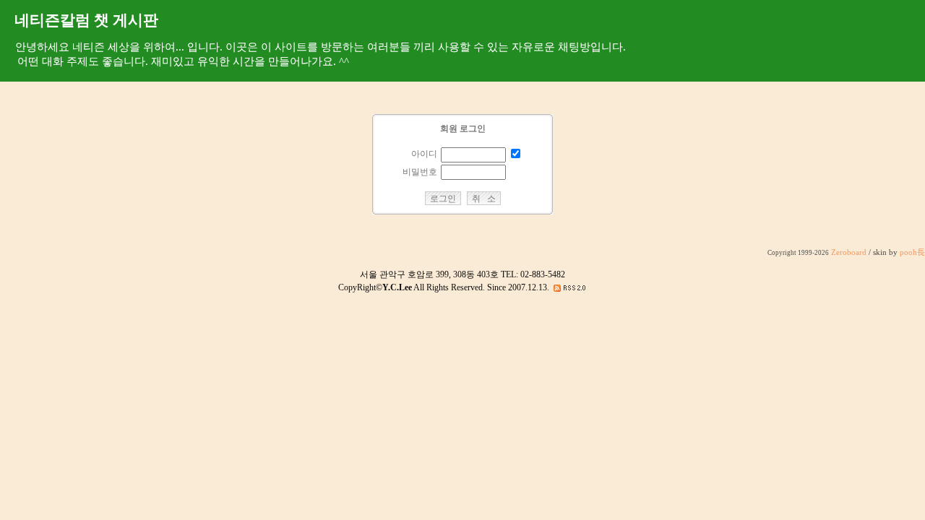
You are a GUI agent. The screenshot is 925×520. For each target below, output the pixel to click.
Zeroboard (848, 252)
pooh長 (912, 252)
